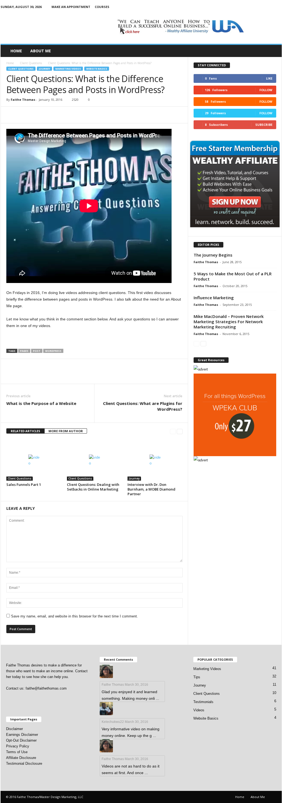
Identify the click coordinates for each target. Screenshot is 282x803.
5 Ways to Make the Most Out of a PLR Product (233, 276)
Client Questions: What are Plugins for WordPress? (142, 406)
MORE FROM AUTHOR (65, 431)
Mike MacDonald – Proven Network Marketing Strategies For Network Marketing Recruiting (229, 322)
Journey (44, 68)
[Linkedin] (252, 7)
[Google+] (243, 7)
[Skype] (260, 7)
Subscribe (263, 125)
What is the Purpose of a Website (41, 403)
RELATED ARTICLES (25, 431)
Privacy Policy (17, 746)
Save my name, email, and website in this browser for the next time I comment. (74, 616)
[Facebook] (235, 7)
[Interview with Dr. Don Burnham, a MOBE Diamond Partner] (155, 460)
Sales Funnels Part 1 (23, 484)
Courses (102, 7)
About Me (40, 50)
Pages (24, 351)
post (36, 351)
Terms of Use (17, 752)
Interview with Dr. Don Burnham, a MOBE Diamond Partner (151, 489)
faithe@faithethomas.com (46, 688)
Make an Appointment (70, 7)
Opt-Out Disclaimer (21, 740)
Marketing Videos (68, 68)
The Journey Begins (213, 255)
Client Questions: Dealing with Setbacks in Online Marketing (93, 487)
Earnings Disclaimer (22, 735)
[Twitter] (269, 7)
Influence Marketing (214, 297)
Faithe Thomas (23, 99)
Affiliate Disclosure (21, 758)
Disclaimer (14, 729)
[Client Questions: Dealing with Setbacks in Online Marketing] (94, 460)
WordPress (53, 351)
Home (16, 50)
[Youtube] (277, 7)
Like (269, 78)
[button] (273, 51)
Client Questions (31, 63)
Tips (196, 677)
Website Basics (96, 68)
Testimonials (203, 702)
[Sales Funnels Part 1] (33, 460)
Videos (198, 710)
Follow (265, 90)
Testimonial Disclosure (24, 763)
